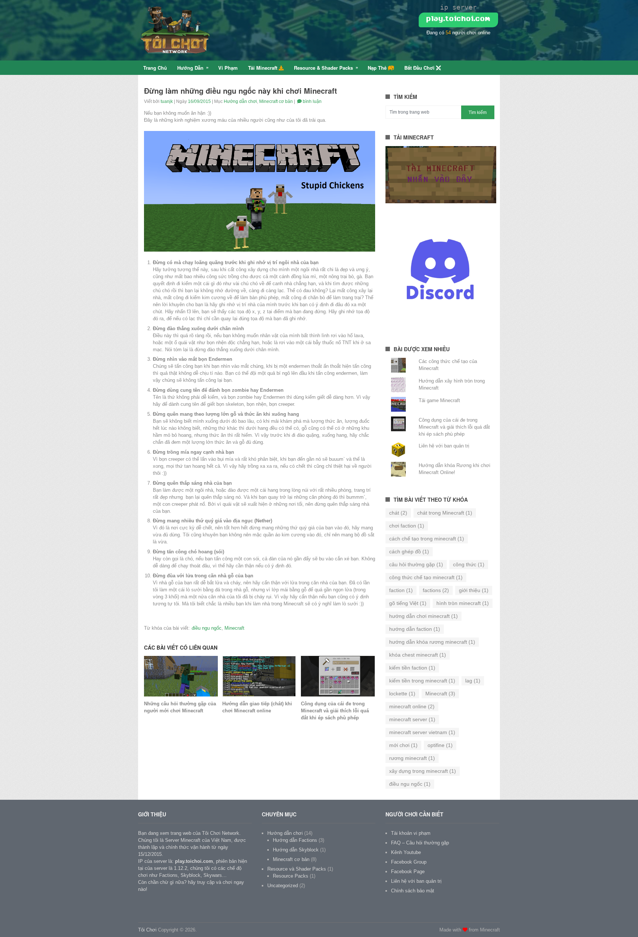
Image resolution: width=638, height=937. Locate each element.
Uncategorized (282, 885)
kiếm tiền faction (412, 668)
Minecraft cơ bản (276, 101)
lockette (402, 693)
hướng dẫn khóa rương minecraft (432, 642)
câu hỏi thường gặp (416, 564)
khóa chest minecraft (417, 655)
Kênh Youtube (406, 852)
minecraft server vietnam (422, 732)
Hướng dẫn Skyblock (296, 850)
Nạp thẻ (378, 67)
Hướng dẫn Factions (295, 840)
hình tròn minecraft (462, 603)
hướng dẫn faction (414, 629)
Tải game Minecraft (439, 400)
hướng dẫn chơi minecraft (423, 616)
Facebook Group (408, 862)
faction (401, 590)
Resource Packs (290, 876)
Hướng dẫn (190, 67)
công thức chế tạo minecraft (426, 577)
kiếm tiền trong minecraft (422, 681)
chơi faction (406, 526)
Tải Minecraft (263, 67)
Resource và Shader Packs (296, 869)
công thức (468, 564)
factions (436, 590)
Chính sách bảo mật (412, 890)
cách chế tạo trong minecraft (426, 539)
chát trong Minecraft (444, 513)
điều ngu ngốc (207, 628)
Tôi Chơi (147, 930)
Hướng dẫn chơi (240, 101)
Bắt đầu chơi (420, 67)
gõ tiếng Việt (407, 603)
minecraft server (412, 719)
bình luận (312, 101)
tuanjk (167, 101)
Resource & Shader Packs (323, 67)
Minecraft (234, 628)
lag (472, 681)
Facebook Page (408, 871)
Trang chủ (155, 67)
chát (398, 513)
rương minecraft (412, 758)
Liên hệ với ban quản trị (444, 446)
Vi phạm (228, 67)
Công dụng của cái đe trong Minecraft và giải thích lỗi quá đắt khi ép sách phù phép (454, 427)
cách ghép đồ (409, 551)
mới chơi (403, 745)
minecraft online (412, 706)
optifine (440, 745)
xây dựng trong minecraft (422, 771)
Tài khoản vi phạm (411, 833)
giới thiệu (473, 590)
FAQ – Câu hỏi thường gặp (420, 843)
